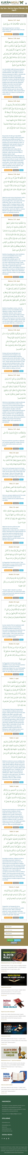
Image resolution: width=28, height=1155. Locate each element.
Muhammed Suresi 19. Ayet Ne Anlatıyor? (11, 963)
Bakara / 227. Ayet (14, 20)
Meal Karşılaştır (8, 34)
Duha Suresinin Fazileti (7, 1084)
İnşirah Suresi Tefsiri (6, 987)
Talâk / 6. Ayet (14, 831)
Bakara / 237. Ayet (14, 375)
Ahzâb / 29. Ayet (14, 574)
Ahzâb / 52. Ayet (14, 644)
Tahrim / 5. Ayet (14, 887)
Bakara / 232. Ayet (14, 281)
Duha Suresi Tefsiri (5, 1036)
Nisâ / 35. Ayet (14, 507)
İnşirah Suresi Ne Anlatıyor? (8, 1011)
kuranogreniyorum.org (7, 1131)
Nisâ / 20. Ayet (14, 453)
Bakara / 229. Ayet (14, 101)
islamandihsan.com (6, 1125)
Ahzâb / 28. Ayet (14, 547)
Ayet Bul (14, 942)
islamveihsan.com (6, 1122)
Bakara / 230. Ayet (14, 174)
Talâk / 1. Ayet (14, 678)
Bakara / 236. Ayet (14, 330)
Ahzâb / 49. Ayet (14, 602)
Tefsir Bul (18, 940)
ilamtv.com (4, 1127)
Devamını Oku (4, 971)
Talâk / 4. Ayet (14, 786)
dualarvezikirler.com (6, 1129)
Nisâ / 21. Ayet (14, 483)
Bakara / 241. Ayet (14, 429)
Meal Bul (11, 940)
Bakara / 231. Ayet (14, 219)
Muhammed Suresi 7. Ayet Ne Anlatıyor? (11, 1060)
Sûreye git (16, 34)
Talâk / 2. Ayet (14, 738)
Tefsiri (21, 34)
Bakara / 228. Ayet (14, 38)
